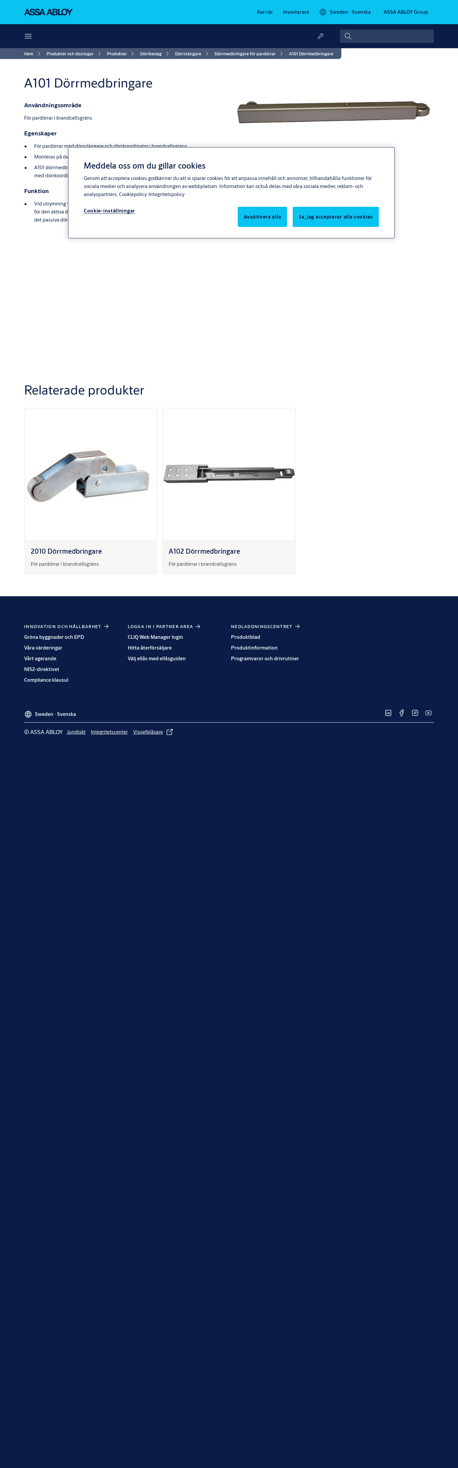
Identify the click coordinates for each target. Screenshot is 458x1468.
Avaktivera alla (262, 216)
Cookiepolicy (133, 194)
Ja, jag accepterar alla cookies (336, 216)
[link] (265, 12)
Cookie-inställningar (109, 210)
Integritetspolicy (166, 194)
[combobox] (387, 36)
